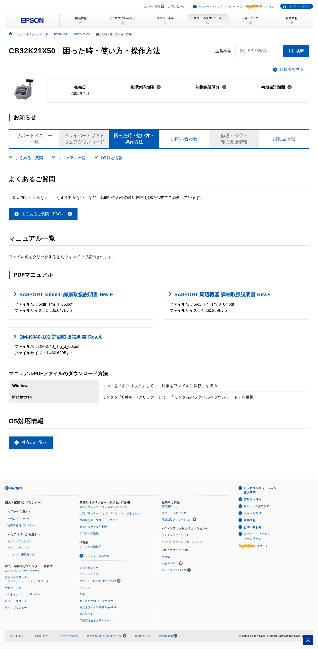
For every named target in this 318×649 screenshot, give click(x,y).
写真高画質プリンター (21, 525)
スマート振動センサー (175, 512)
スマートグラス (89, 574)
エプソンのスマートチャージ (22, 570)
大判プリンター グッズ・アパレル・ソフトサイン (110, 513)
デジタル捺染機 (89, 533)
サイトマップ (18, 635)
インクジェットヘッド (175, 534)
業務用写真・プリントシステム (99, 520)
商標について (143, 635)
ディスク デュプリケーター (96, 600)
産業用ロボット (171, 506)
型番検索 (223, 51)
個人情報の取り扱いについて (104, 635)
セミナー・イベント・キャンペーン (220, 6)
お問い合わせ (176, 6)
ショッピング (253, 513)
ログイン (269, 6)
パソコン (85, 587)
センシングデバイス (174, 570)
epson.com (166, 635)
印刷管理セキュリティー (95, 620)
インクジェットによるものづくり (182, 541)
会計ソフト (86, 614)
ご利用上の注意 (68, 635)
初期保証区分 (211, 87)
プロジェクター (89, 567)
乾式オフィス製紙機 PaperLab (98, 607)
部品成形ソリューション (177, 519)
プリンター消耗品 (90, 546)
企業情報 (250, 520)
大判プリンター (14, 587)
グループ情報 (152, 6)
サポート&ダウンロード (260, 506)
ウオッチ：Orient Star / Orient (98, 580)
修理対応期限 (145, 87)
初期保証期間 (276, 87)
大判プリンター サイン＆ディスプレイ (103, 506)
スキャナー (86, 594)
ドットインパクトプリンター (22, 594)
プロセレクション (18, 547)
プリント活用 (253, 499)
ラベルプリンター (16, 607)
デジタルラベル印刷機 (93, 526)
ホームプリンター (18, 518)
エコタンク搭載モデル (21, 554)
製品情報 (16, 488)
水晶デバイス (170, 563)
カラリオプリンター (19, 541)
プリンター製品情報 (97, 555)
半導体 (166, 556)
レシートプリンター (17, 601)
